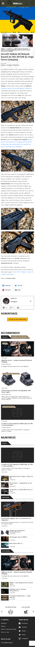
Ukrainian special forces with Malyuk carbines (15, 88)
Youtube (24, 627)
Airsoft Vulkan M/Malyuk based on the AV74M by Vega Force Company (15, 50)
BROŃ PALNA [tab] (5, 497)
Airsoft (9, 48)
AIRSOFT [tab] (4, 443)
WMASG (3, 48)
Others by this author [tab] (19, 337)
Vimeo (23, 634)
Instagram (24, 638)
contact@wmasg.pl (7, 642)
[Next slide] (33, 611)
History (3, 626)
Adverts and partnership (8, 629)
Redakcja (4, 623)
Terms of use (5, 632)
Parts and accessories (21, 48)
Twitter (23, 631)
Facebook (24, 623)
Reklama (4, 33)
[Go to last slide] (2, 611)
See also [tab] (4, 337)
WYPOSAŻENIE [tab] (6, 551)
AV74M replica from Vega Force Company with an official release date (16, 142)
